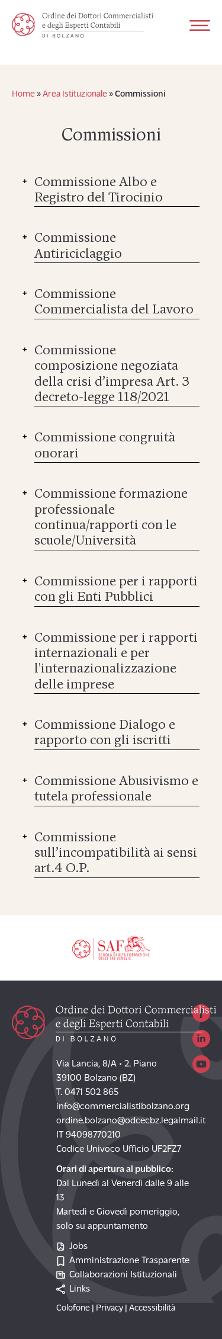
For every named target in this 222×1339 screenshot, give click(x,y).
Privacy (109, 1308)
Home (23, 94)
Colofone (73, 1308)
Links (79, 1289)
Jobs (78, 1246)
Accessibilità (152, 1308)
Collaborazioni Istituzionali (123, 1275)
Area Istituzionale (75, 94)
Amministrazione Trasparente (129, 1261)
